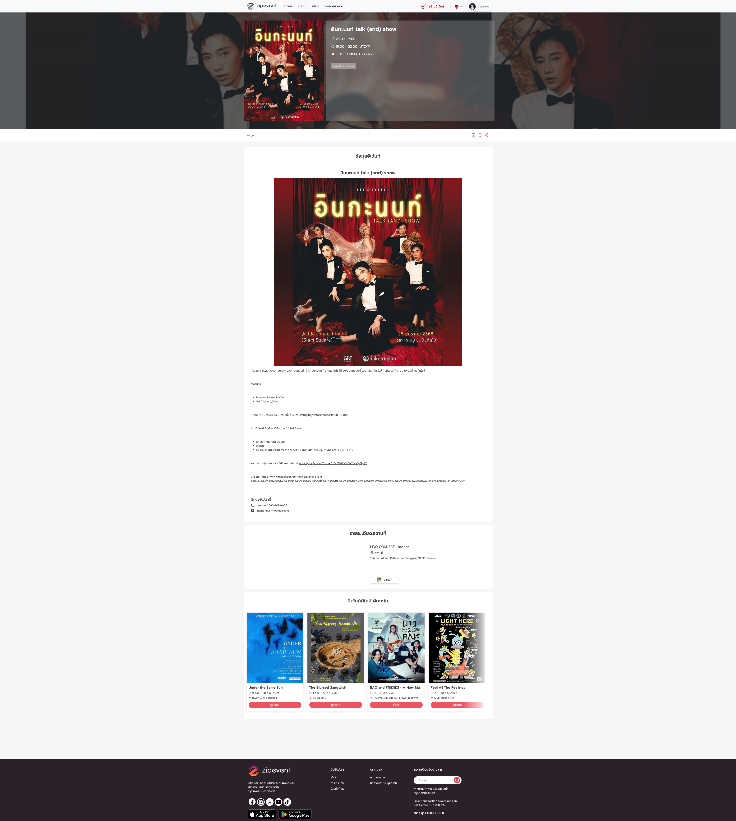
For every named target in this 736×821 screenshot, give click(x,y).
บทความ (302, 6)
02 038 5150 (438, 805)
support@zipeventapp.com (440, 801)
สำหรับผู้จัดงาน (333, 6)
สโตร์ (315, 6)
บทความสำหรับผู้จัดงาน (383, 783)
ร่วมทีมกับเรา (338, 789)
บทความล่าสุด (378, 778)
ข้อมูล (250, 135)
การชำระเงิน (337, 783)
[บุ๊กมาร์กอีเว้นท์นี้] (480, 135)
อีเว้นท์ (287, 6)
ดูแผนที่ (387, 579)
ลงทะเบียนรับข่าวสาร (428, 770)
